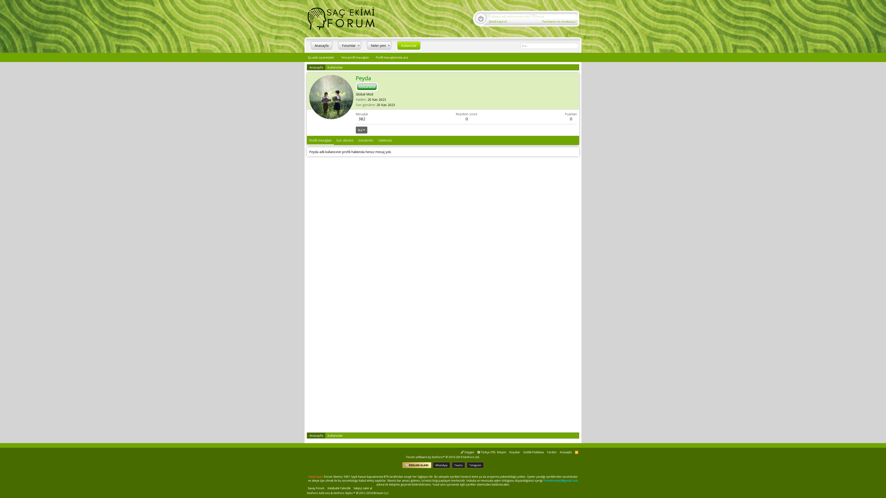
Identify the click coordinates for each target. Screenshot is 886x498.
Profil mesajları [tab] (320, 140)
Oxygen (469, 452)
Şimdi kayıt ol (498, 21)
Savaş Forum (316, 488)
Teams (458, 465)
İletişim (501, 452)
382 (362, 119)
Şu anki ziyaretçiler (321, 57)
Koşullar (514, 452)
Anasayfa (322, 45)
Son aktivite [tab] (344, 140)
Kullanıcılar (409, 45)
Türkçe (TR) (487, 452)
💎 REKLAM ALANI (416, 465)
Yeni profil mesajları (355, 57)
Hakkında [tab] (385, 140)
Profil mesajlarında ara (392, 57)
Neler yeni (378, 45)
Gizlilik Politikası (533, 452)
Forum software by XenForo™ (443, 457)
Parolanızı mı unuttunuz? (559, 21)
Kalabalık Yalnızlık (339, 488)
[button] (358, 46)
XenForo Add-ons (318, 493)
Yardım (552, 452)
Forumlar (349, 45)
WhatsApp (441, 465)
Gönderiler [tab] (366, 140)
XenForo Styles (343, 493)
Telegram (475, 465)
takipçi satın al (363, 488)
